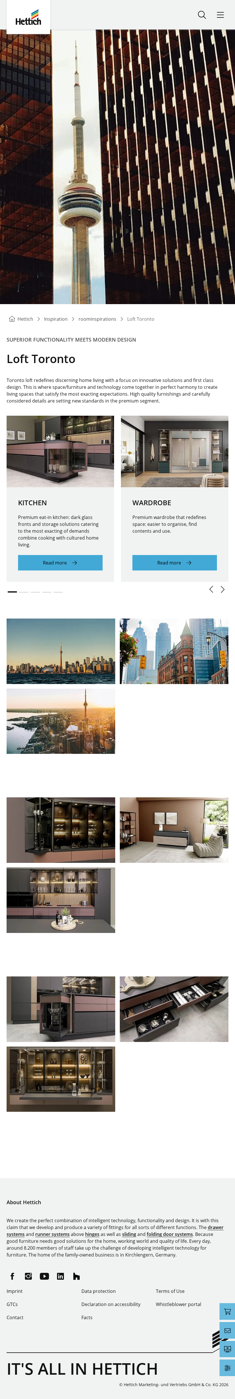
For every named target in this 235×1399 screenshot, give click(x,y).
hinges (92, 1234)
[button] (211, 589)
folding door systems (170, 1234)
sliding (129, 1234)
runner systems (52, 1234)
